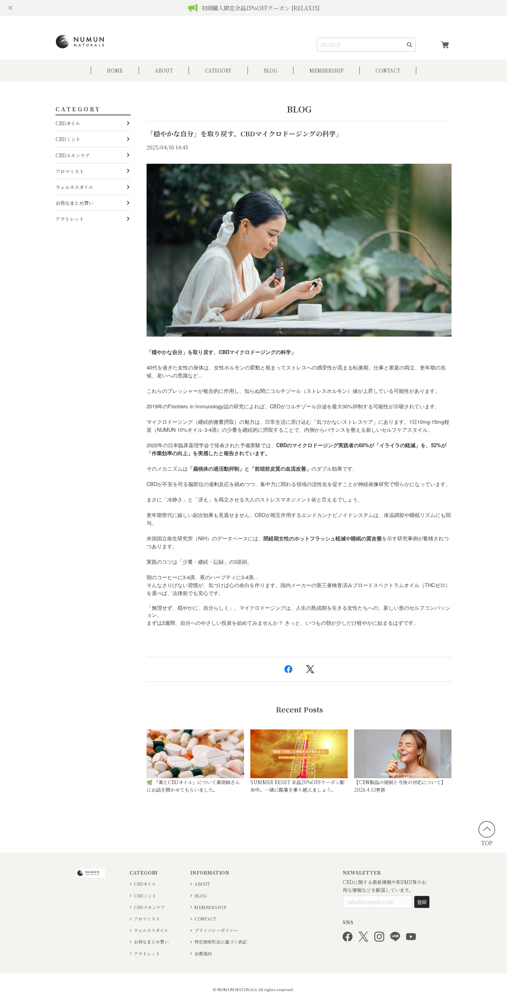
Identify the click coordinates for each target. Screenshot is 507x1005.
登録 (422, 901)
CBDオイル (67, 123)
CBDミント (67, 139)
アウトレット (69, 218)
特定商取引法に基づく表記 (220, 942)
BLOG (270, 70)
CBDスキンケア (72, 155)
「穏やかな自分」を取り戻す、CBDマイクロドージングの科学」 (245, 133)
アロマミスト (69, 171)
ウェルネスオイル (74, 187)
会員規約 (203, 954)
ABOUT (164, 70)
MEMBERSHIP (210, 907)
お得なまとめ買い (74, 202)
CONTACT (387, 70)
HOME (115, 70)
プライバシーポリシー (216, 930)
